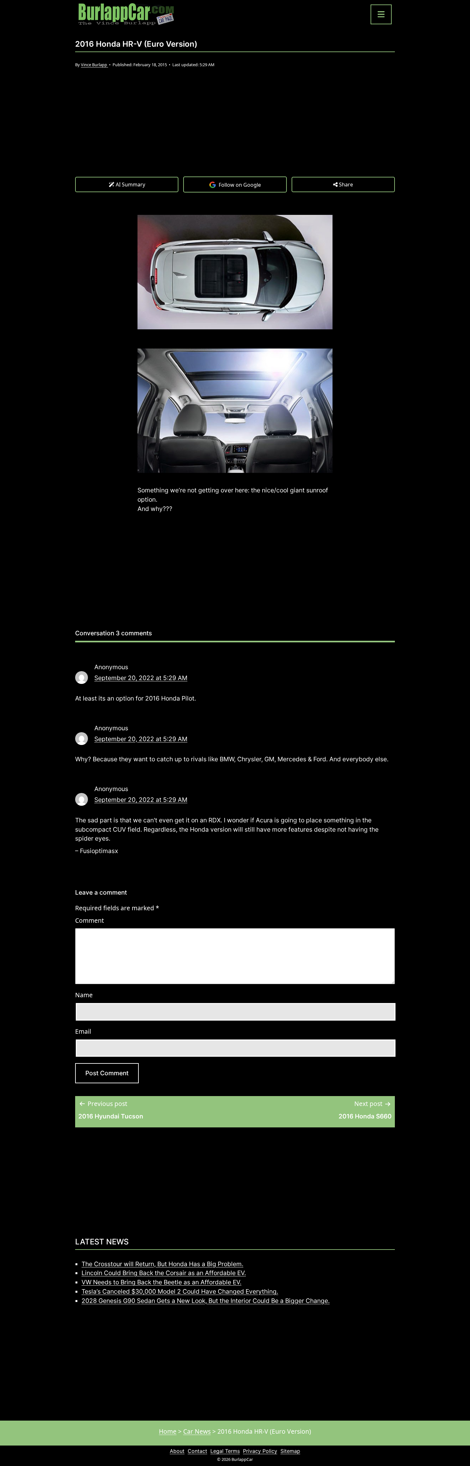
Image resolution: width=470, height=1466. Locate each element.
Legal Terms (225, 1451)
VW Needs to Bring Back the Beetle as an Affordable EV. (161, 1282)
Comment (89, 920)
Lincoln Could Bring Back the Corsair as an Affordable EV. (164, 1273)
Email (83, 1031)
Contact (197, 1451)
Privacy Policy (260, 1451)
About (177, 1451)
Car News (197, 1431)
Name (84, 995)
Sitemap (290, 1451)
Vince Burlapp (94, 64)
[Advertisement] (235, 128)
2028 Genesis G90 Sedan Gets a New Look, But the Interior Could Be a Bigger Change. (206, 1301)
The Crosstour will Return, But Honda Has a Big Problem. (162, 1264)
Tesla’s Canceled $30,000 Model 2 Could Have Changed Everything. (180, 1291)
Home (167, 1431)
